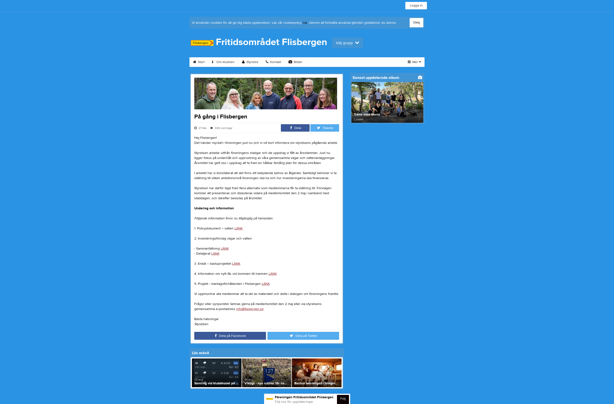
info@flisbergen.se (250, 309)
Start (201, 62)
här (305, 23)
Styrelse (251, 62)
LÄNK (239, 228)
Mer (415, 62)
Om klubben (225, 62)
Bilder (297, 62)
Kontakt (275, 62)
